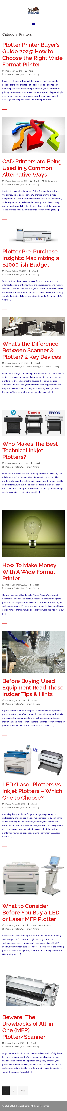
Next (23, 1090)
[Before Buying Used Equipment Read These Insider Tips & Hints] (33, 651)
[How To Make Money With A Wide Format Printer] (33, 533)
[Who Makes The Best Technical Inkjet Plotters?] (33, 422)
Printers (17, 74)
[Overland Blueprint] (33, 10)
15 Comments (51, 181)
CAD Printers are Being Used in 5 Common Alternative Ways (32, 168)
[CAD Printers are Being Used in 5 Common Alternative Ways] (33, 135)
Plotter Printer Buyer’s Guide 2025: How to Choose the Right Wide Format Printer (32, 54)
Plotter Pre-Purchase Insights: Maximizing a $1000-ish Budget (30, 258)
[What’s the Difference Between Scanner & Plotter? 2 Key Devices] (33, 326)
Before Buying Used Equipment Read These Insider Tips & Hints (33, 687)
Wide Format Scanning (49, 366)
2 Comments (47, 925)
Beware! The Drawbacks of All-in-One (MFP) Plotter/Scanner (28, 1027)
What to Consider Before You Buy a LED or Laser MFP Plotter (30, 912)
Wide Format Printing (30, 74)
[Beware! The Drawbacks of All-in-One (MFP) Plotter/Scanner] (33, 990)
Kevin (31, 71)
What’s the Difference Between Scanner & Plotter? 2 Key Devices (31, 350)
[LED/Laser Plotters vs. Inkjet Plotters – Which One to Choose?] (33, 759)
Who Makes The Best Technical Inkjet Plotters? (30, 450)
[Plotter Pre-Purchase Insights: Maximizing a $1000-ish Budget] (33, 235)
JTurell (36, 181)
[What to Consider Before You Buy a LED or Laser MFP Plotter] (33, 875)
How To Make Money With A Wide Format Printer (29, 572)
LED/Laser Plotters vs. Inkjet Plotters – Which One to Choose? (32, 791)
